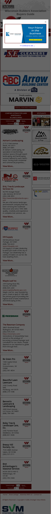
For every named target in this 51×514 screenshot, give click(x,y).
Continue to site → (27, 46)
